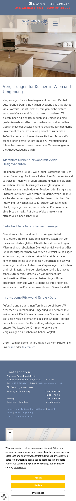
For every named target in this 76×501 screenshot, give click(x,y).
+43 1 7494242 (58, 4)
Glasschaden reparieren (20, 416)
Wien (9, 413)
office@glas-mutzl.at (50, 383)
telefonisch (28, 347)
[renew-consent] (4, 497)
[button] (54, 23)
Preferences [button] (20, 467)
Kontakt (52, 409)
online (11, 347)
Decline (38, 485)
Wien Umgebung (24, 413)
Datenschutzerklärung (33, 409)
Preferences (38, 493)
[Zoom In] (10, 432)
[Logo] (34, 21)
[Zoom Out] (10, 438)
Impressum (13, 409)
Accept (38, 478)
